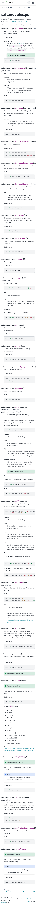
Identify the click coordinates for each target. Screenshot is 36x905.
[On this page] (33, 2)
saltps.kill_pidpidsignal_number (20, 288)
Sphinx (3, 902)
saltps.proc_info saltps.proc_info (20, 599)
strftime (22, 43)
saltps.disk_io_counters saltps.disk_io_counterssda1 (20, 154)
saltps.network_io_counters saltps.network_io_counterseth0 (20, 379)
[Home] (2, 8)
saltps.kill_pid (20, 317)
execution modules (26, 8)
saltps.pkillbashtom (20, 575)
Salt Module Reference (12, 8)
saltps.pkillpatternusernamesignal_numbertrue (20, 512)
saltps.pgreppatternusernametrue (20, 430)
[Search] (28, 2)
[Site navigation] (2, 2)
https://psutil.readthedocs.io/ (18, 21)
